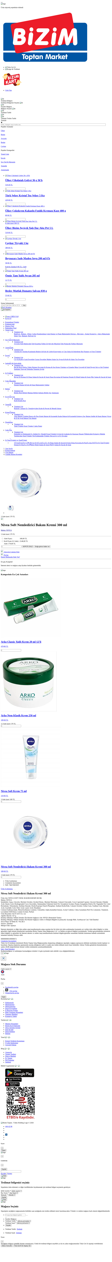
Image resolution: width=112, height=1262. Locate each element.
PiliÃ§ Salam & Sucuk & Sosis (60, 445)
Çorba (34, 334)
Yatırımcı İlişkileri (11, 1014)
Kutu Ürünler (28, 426)
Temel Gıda (5, 154)
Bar (82, 352)
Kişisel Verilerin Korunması (14, 1041)
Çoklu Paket (37, 426)
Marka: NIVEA (6, 530)
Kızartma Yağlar (40, 344)
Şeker (16, 336)
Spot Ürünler (27, 436)
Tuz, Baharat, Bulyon (26, 336)
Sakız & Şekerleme (74, 352)
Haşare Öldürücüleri (86, 434)
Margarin (79, 344)
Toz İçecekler (79, 359)
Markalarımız (9, 1005)
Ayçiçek (4, 138)
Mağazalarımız (10, 1006)
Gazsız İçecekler (41, 359)
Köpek (20, 401)
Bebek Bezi (18, 393)
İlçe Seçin (4, 1193)
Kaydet (4, 1169)
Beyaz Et (17, 377)
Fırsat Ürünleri (51, 434)
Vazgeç (9, 1173)
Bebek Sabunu (38, 393)
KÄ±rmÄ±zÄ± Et (43, 443)
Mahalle (3, 1195)
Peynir (92, 367)
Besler (3, 142)
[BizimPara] (12, 87)
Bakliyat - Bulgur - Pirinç (23, 334)
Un (35, 336)
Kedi (16, 401)
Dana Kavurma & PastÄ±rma (81, 443)
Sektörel (8, 1062)
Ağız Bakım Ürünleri (21, 416)
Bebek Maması (28, 393)
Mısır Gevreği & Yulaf (82, 367)
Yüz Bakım (32, 418)
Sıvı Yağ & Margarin (8, 162)
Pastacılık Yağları (70, 344)
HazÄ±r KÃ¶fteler (28, 445)
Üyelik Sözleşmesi (11, 1043)
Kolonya (79, 416)
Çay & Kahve (19, 359)
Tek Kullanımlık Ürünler (41, 436)
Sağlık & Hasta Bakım (99, 416)
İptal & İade (9, 1030)
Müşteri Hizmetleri (11, 1024)
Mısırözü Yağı (59, 344)
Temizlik (4, 166)
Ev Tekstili (42, 434)
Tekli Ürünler (19, 426)
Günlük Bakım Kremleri (13, 454)
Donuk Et (72, 377)
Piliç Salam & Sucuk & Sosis (101, 377)
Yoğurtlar (30, 369)
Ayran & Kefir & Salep (67, 359)
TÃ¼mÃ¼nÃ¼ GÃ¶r (22, 443)
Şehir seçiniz (5, 1191)
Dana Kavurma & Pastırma (59, 377)
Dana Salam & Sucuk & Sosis (39, 377)
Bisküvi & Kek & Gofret (44, 352)
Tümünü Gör (18, 332)
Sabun (59, 408)
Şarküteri (17, 369)
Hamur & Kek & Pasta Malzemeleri (32, 385)
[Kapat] (3, 958)
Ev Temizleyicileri (32, 408)
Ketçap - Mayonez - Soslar (80, 334)
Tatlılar (47, 385)
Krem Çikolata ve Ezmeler (65, 367)
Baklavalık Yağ (29, 344)
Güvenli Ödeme (10, 1045)
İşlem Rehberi (10, 1032)
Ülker (3, 131)
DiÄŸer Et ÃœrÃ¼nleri (100, 443)
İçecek (3, 158)
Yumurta (36, 369)
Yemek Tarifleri (10, 1054)
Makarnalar (106, 334)
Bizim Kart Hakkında (12, 1026)
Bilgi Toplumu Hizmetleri (14, 1012)
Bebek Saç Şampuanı (51, 393)
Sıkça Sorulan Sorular (12, 1028)
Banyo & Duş (34, 416)
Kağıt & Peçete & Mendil (48, 408)
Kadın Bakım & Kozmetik (67, 416)
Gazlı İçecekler (29, 359)
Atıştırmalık (5, 170)
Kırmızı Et (24, 377)
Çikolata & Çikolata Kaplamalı (25, 352)
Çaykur (3, 146)
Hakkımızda (9, 1003)
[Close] (4, 1176)
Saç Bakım (87, 416)
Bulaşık (17, 408)
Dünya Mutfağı (10, 1056)
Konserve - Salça (96, 334)
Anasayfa (8, 1052)
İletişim (7, 1033)
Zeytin (42, 369)
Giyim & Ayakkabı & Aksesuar (68, 434)
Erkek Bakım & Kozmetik (48, 416)
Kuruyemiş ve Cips (60, 352)
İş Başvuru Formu (11, 1010)
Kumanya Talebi (11, 1016)
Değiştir (19, 1229)
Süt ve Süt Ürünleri (102, 367)
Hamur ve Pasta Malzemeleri (60, 334)
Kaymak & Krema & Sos (47, 367)
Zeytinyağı (50, 344)
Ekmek (16, 385)
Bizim (3, 134)
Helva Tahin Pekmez (30, 367)
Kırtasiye (96, 434)
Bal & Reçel (18, 367)
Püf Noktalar (9, 1060)
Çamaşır (23, 408)
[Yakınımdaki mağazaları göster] (27, 1215)
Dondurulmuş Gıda (43, 334)
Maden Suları (51, 359)
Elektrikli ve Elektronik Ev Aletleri (26, 434)
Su (57, 359)
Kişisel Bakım (10, 450)
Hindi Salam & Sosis (83, 377)
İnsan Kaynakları (11, 1008)
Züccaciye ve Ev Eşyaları (58, 436)
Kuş (24, 401)
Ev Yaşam (8, 1058)
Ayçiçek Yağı (19, 344)
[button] (6, 309)
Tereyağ (24, 369)
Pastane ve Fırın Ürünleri (92, 352)
